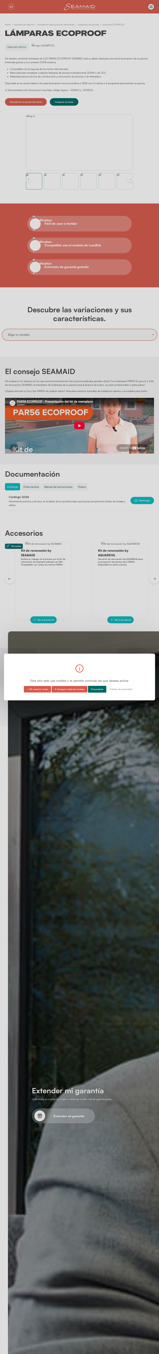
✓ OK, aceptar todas (37, 689)
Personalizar (97, 689)
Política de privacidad (121, 689)
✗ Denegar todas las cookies (69, 689)
